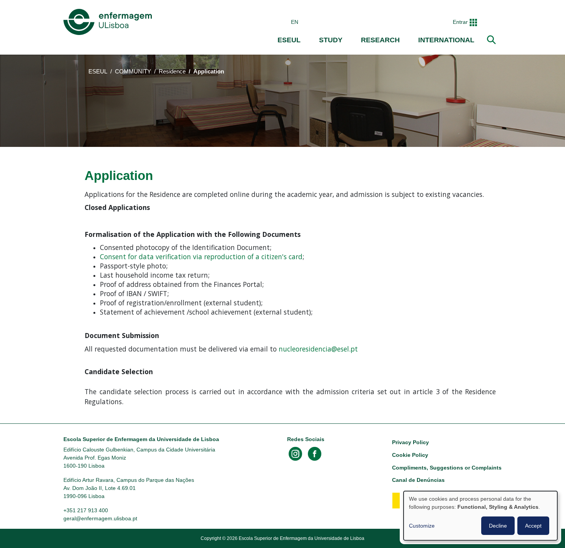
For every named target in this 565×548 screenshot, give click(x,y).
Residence (172, 71)
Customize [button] (422, 526)
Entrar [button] (460, 22)
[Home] (109, 22)
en (294, 22)
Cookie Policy (410, 455)
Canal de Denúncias (418, 480)
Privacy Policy (410, 442)
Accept (533, 526)
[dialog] (480, 515)
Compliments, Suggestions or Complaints (447, 468)
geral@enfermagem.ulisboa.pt (100, 518)
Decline (498, 526)
